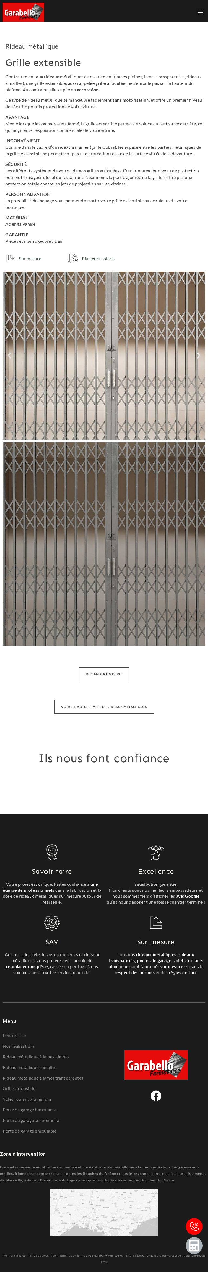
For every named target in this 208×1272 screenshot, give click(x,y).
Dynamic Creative (158, 1255)
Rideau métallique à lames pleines (36, 1056)
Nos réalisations (19, 1046)
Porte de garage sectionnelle (31, 1120)
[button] (200, 12)
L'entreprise (14, 1035)
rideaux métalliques (156, 954)
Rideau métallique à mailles (30, 1067)
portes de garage (154, 960)
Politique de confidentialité (47, 1255)
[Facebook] (156, 1095)
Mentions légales (14, 1255)
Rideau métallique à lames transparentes (43, 1077)
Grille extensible (19, 1088)
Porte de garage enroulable (29, 1130)
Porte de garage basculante (30, 1109)
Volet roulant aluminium (27, 1099)
